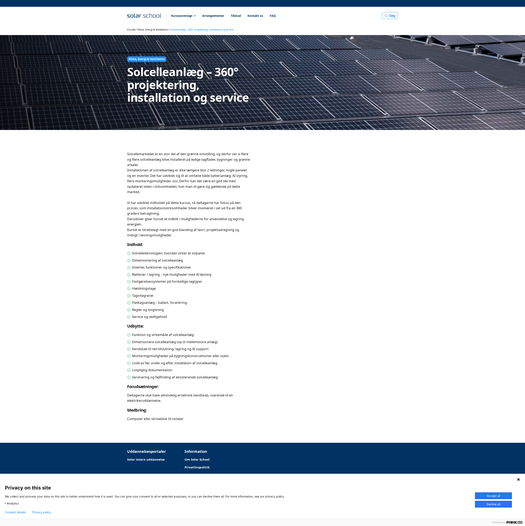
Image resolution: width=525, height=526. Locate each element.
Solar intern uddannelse (146, 459)
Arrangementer (213, 16)
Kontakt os (255, 16)
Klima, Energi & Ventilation (153, 29)
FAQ (273, 16)
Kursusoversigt (181, 16)
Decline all (493, 504)
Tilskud (236, 16)
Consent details (15, 512)
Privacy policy (41, 512)
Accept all (493, 496)
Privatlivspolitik (197, 467)
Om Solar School (197, 459)
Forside (131, 29)
